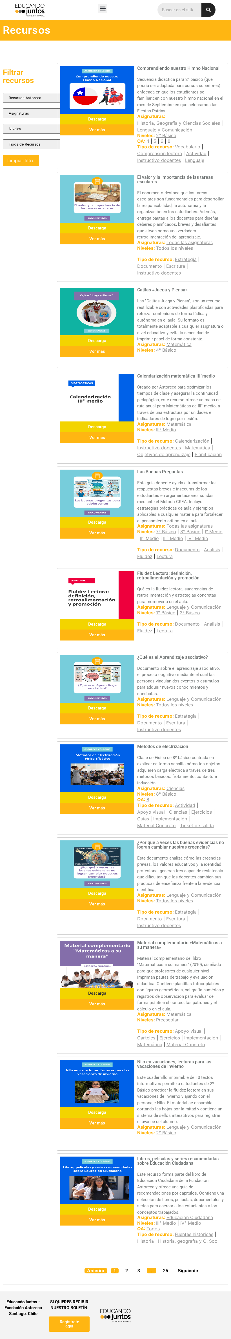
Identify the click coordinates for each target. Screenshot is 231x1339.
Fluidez (144, 556)
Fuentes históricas (194, 1234)
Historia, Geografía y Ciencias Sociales (178, 123)
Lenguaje (194, 160)
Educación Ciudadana (189, 1217)
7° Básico (166, 531)
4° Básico (166, 350)
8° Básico (190, 531)
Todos (153, 1228)
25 (167, 1269)
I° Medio (214, 531)
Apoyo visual (151, 812)
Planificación (208, 454)
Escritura (175, 266)
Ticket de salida (197, 825)
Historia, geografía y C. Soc (187, 1241)
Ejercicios (201, 812)
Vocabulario (187, 146)
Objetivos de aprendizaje (163, 454)
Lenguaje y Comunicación (164, 130)
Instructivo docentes (159, 160)
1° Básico (166, 612)
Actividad (196, 153)
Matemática (179, 344)
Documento (149, 266)
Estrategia (186, 259)
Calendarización (192, 441)
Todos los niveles (174, 248)
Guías (143, 819)
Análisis (212, 549)
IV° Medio (197, 538)
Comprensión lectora (159, 153)
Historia (145, 1241)
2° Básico (166, 135)
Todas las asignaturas (189, 242)
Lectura (165, 556)
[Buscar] (208, 10)
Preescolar (167, 1020)
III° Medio (166, 429)
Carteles (146, 1038)
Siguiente (188, 1270)
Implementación (170, 819)
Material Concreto (156, 825)
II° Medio (149, 538)
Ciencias (175, 788)
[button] (102, 8)
